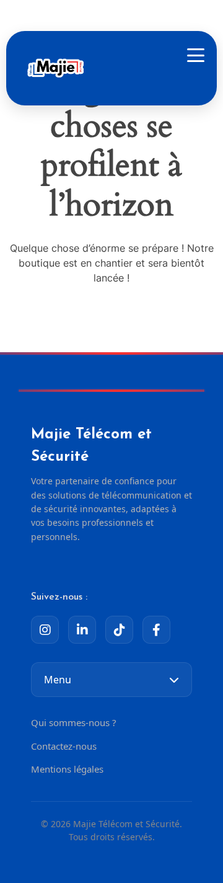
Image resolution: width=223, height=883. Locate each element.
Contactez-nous (64, 746)
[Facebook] (156, 630)
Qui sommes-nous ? (73, 722)
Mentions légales (67, 769)
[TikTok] (119, 630)
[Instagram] (45, 630)
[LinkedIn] (82, 630)
